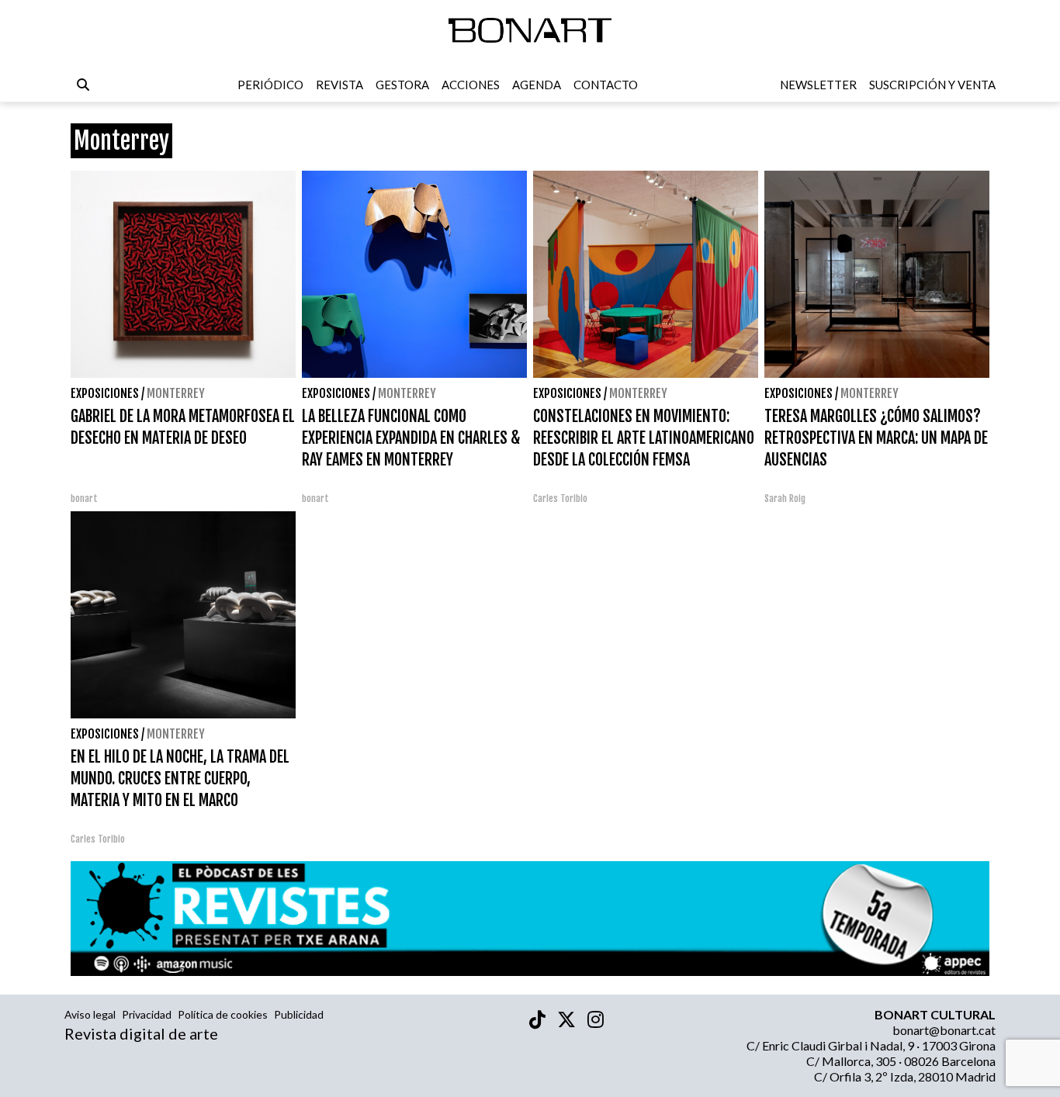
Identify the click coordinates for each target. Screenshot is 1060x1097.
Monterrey (176, 393)
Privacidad (146, 1014)
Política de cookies (223, 1014)
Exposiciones (105, 393)
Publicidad (299, 1014)
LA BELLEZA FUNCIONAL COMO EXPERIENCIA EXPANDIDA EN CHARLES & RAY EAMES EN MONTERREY (411, 438)
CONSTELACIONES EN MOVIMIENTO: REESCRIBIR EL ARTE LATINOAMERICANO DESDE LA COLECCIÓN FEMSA (643, 438)
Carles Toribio (561, 498)
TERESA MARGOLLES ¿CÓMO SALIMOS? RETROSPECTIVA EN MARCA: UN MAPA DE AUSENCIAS (876, 438)
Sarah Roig (784, 498)
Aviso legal (90, 1014)
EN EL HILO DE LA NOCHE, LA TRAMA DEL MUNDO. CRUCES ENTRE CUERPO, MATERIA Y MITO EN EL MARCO (180, 778)
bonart (84, 498)
